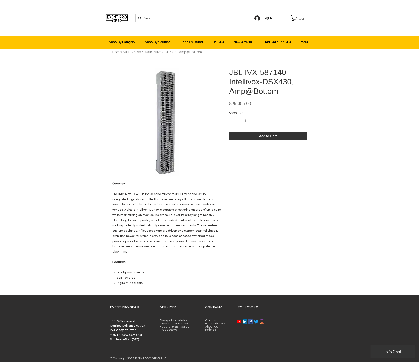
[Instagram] (262, 321)
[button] (301, 18)
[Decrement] (232, 121)
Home (117, 52)
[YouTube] (239, 321)
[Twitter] (256, 321)
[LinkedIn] (245, 321)
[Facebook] (250, 321)
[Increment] (246, 121)
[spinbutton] (239, 121)
